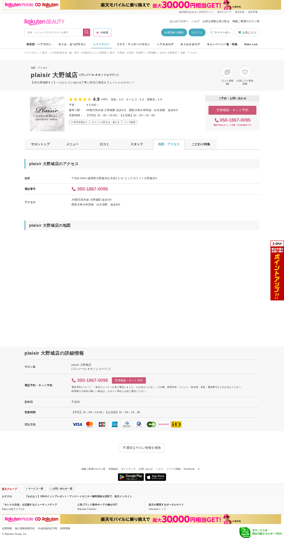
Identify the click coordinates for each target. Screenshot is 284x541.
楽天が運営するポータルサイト (166, 504)
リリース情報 (173, 469)
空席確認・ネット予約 (232, 110)
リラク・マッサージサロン (133, 44)
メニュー (72, 144)
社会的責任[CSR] (47, 528)
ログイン (197, 32)
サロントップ (40, 144)
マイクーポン (222, 32)
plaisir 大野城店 (168, 52)
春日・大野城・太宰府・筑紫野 (126, 52)
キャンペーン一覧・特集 (222, 44)
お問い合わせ (146, 469)
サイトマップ (128, 469)
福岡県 (102, 52)
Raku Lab (251, 44)
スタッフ (137, 144)
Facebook (189, 469)
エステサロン (101, 44)
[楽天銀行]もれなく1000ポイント (196, 12)
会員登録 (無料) (174, 32)
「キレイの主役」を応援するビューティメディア (29, 504)
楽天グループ (224, 12)
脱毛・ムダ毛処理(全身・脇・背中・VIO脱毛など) (69, 52)
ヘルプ (195, 21)
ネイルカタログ (190, 44)
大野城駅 (151, 52)
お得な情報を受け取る (216, 21)
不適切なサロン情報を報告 (142, 447)
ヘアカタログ (165, 44)
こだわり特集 (201, 144)
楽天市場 (253, 12)
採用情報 (65, 528)
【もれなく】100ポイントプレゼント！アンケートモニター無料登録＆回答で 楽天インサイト (78, 496)
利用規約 (113, 469)
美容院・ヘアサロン (39, 44)
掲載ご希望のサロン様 (245, 21)
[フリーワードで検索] (86, 32)
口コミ (104, 144)
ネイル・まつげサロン (72, 44)
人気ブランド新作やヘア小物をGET (97, 504)
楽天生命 (239, 12)
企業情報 (7, 528)
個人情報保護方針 (25, 528)
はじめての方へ (179, 21)
